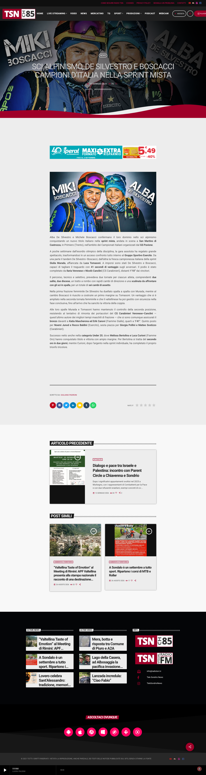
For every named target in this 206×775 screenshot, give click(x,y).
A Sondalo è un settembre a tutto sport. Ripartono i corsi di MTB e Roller (130, 571)
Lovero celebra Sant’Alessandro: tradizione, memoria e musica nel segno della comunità (54, 685)
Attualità (98, 459)
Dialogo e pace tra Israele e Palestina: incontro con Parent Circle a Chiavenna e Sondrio (117, 470)
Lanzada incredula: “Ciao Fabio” (106, 678)
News (103, 55)
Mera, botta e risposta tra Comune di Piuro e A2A (108, 644)
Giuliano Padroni (69, 395)
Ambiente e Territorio (63, 562)
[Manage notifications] (199, 769)
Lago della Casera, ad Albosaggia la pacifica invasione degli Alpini (106, 664)
